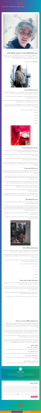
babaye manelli (20, 372)
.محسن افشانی (35, 277)
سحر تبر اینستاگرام (34, 266)
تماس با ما (3, 6)
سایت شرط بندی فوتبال (20, 6)
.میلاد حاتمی (35, 269)
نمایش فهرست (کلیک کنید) (29, 61)
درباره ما (7, 6)
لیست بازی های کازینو (13, 6)
